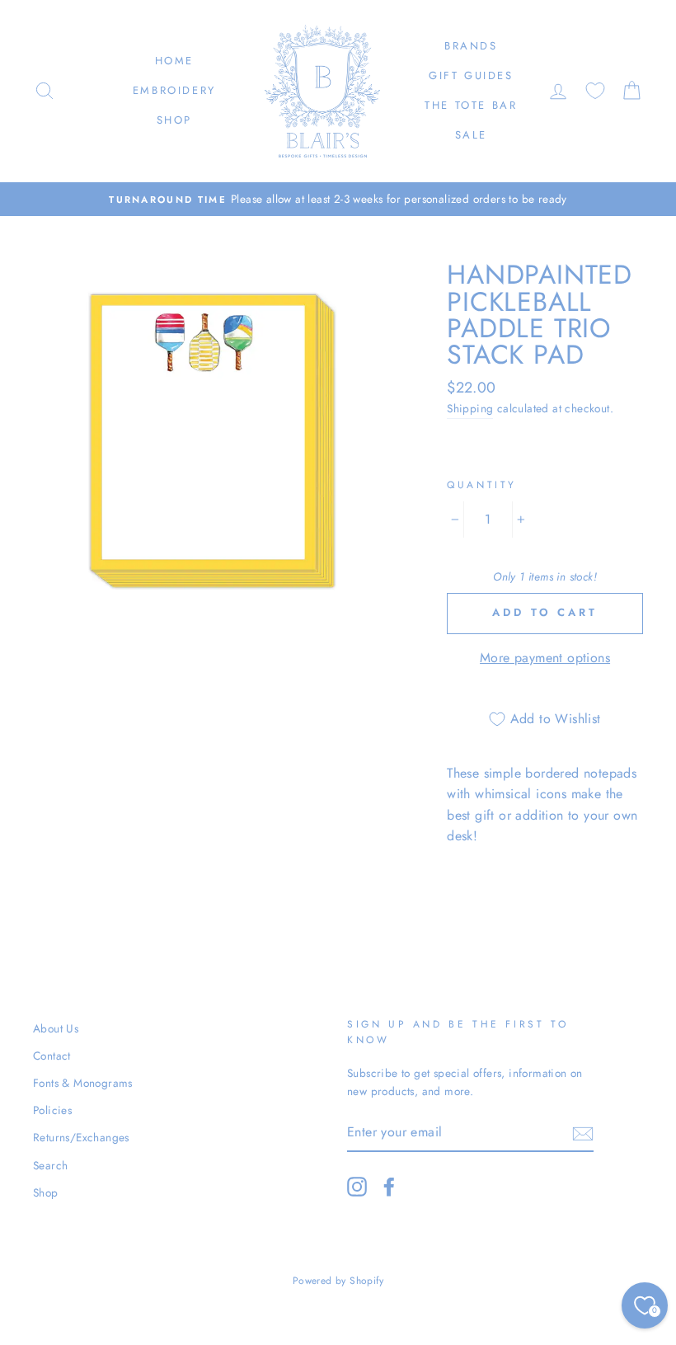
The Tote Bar (471, 105)
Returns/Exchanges (81, 1137)
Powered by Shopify (338, 1280)
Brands (471, 46)
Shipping (470, 408)
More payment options (545, 657)
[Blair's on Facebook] (389, 1187)
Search (50, 1165)
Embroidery (174, 90)
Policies (52, 1110)
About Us (55, 1028)
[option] (338, 199)
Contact (52, 1055)
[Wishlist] (595, 91)
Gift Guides (471, 75)
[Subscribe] (583, 1132)
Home (174, 60)
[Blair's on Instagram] (357, 1187)
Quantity (482, 484)
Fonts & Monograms (83, 1083)
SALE (471, 135)
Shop (174, 120)
